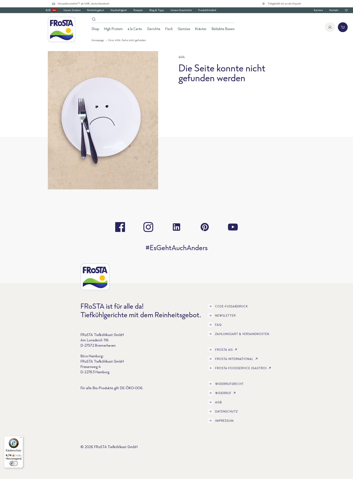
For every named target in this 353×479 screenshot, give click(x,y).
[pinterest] (205, 227)
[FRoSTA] (61, 29)
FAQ (218, 325)
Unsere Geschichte (181, 10)
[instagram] (148, 227)
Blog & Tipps (156, 10)
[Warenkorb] (343, 27)
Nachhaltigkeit (119, 10)
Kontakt (333, 10)
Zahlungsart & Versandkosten (242, 334)
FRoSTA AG (224, 350)
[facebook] (120, 227)
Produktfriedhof (207, 10)
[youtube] (233, 227)
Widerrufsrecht (229, 384)
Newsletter (225, 315)
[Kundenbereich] (330, 27)
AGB (218, 402)
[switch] (14, 463)
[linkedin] (176, 227)
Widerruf (223, 393)
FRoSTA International (234, 359)
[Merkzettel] (346, 10)
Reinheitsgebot (95, 10)
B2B (51, 10)
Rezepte (138, 10)
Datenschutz (226, 411)
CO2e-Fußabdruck (231, 306)
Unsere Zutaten (71, 10)
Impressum (224, 421)
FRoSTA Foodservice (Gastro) (241, 368)
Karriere (318, 10)
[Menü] (20, 438)
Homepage (98, 40)
